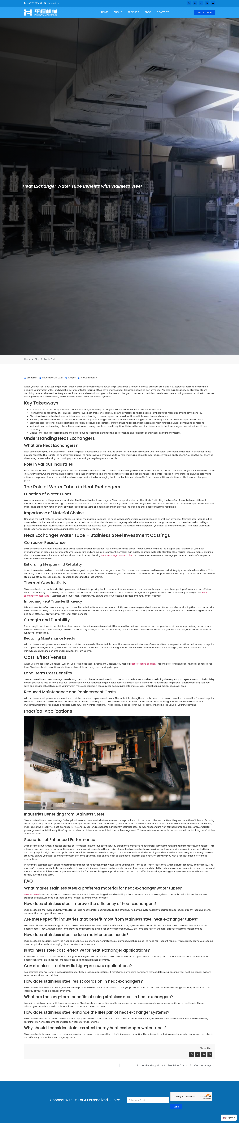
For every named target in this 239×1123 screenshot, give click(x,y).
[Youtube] (213, 3)
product (133, 12)
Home (104, 12)
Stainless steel (32, 894)
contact (163, 12)
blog (148, 12)
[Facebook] (189, 3)
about (118, 12)
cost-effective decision (143, 663)
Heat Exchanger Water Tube (116, 555)
